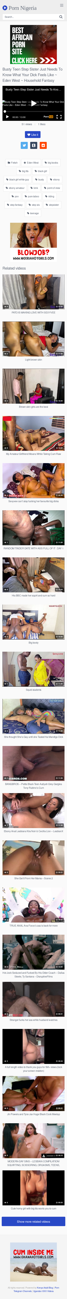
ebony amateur (16, 188)
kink (35, 188)
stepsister (53, 205)
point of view (53, 188)
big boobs (52, 162)
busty (41, 179)
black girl (42, 171)
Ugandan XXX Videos (43, 1291)
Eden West (32, 162)
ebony (56, 179)
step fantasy (16, 205)
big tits (25, 171)
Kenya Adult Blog (45, 1287)
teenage (34, 213)
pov (16, 196)
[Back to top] (61, 1292)
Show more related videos (33, 1221)
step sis (35, 205)
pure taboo (33, 196)
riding (51, 196)
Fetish (14, 162)
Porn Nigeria (21, 8)
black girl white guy (19, 179)
